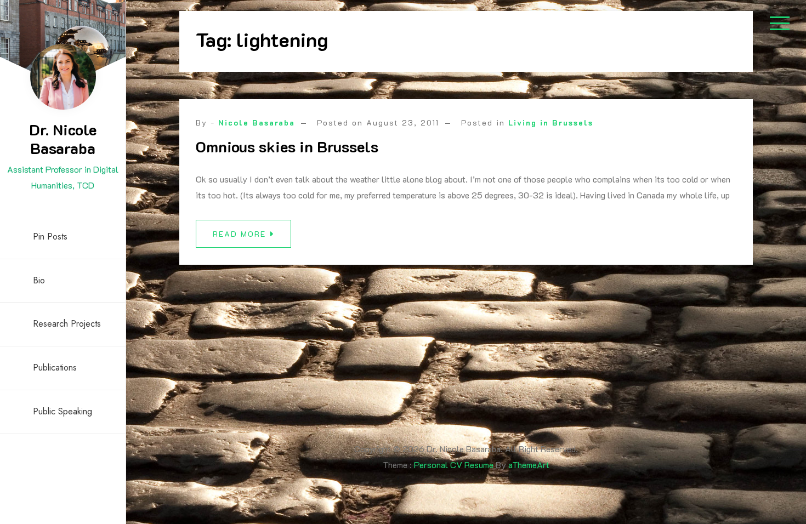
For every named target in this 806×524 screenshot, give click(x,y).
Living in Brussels (550, 122)
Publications (55, 367)
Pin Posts (50, 236)
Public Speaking (62, 411)
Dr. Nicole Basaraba (63, 138)
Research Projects (67, 323)
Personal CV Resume (453, 464)
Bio (39, 280)
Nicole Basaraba (256, 122)
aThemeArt (528, 464)
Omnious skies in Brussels (287, 146)
